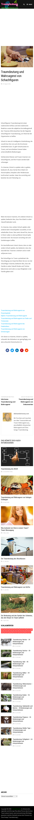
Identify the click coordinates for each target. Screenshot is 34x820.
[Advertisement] (17, 26)
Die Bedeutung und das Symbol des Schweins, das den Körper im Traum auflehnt (16, 617)
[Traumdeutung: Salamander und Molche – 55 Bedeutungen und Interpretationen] (6, 706)
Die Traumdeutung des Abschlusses (13, 559)
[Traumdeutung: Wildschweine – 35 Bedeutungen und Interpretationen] (6, 684)
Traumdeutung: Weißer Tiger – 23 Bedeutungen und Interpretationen (22, 730)
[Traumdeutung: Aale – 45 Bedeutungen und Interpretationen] (6, 662)
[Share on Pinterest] (22, 350)
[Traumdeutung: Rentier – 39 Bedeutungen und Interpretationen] (6, 640)
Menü (30, 4)
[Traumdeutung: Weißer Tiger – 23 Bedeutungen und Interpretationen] (6, 728)
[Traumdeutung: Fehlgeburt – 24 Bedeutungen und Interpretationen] (6, 739)
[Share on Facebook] (7, 350)
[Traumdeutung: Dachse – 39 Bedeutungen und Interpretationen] (6, 651)
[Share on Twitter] (12, 350)
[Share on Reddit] (26, 350)
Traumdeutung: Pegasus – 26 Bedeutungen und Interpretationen (22, 719)
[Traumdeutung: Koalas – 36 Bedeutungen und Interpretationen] (6, 695)
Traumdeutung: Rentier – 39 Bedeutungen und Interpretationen (21, 641)
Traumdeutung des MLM (9, 469)
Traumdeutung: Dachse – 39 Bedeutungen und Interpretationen (21, 653)
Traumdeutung (16, 809)
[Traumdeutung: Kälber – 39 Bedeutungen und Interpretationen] (6, 673)
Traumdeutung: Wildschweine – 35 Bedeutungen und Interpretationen (22, 686)
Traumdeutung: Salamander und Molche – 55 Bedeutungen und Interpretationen (23, 708)
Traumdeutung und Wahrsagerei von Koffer (15, 587)
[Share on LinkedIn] (17, 350)
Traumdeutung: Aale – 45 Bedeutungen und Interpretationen (20, 664)
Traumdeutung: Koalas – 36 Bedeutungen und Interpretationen (21, 697)
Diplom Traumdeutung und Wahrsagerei (14, 316)
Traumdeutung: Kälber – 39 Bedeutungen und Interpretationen (21, 675)
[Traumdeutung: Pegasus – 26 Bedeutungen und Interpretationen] (6, 717)
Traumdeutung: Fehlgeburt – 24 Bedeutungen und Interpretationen (22, 741)
